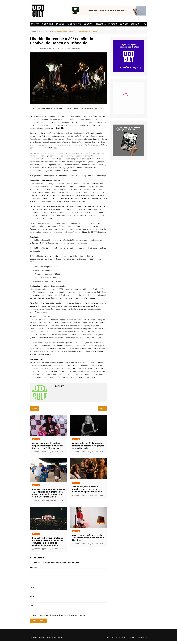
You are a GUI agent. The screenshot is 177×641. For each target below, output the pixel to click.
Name (32, 587)
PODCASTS (112, 24)
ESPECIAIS (88, 24)
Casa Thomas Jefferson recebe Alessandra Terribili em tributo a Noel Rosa (88, 537)
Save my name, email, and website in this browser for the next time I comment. (59, 615)
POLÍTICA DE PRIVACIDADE (115, 637)
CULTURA (35, 24)
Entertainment (75, 48)
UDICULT (35, 48)
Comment (34, 567)
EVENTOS (60, 24)
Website (33, 606)
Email (32, 596)
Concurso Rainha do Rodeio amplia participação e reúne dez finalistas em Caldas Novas (47, 445)
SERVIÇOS (124, 24)
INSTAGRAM (142, 637)
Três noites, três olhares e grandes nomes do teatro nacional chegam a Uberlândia (87, 489)
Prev (35, 408)
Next (101, 408)
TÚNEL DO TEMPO (74, 24)
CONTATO (135, 24)
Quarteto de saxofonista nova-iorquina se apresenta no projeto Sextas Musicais (88, 445)
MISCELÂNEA (100, 24)
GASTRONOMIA (47, 24)
